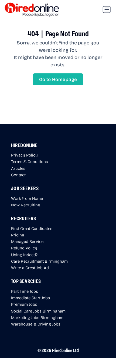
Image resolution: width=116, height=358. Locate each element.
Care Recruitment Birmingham (39, 261)
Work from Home (27, 198)
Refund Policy (24, 248)
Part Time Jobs (24, 291)
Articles (18, 168)
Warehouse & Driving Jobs (35, 324)
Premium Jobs (24, 304)
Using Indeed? (24, 255)
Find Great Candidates (31, 228)
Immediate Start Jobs (30, 298)
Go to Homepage (58, 79)
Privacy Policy (24, 155)
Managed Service (27, 241)
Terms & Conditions (29, 161)
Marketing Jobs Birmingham (37, 317)
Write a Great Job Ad (30, 268)
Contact (18, 175)
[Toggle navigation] (106, 9)
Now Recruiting (25, 205)
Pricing (17, 235)
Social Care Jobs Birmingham (38, 311)
